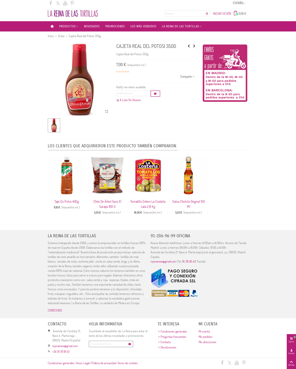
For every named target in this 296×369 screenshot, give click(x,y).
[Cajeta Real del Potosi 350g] (106, 111)
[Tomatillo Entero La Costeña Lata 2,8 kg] (148, 175)
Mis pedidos (205, 337)
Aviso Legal (83, 363)
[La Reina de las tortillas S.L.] (73, 13)
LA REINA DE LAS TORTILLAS (180, 26)
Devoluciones (168, 347)
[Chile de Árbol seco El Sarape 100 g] (107, 175)
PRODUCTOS (67, 26)
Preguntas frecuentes (173, 337)
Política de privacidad (103, 363)
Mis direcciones (207, 342)
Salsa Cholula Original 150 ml (188, 204)
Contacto (166, 342)
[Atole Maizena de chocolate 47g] (194, 45)
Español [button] (238, 3)
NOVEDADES (92, 26)
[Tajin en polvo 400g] (67, 175)
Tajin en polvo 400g (66, 201)
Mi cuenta (204, 331)
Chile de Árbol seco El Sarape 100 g (107, 204)
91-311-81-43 (189, 261)
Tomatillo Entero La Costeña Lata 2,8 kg (147, 204)
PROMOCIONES (115, 26)
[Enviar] (207, 13)
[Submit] (130, 344)
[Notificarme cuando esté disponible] (155, 93)
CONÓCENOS (55, 310)
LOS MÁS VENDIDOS (143, 26)
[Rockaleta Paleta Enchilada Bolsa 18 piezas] (188, 45)
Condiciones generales (174, 331)
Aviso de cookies (128, 363)
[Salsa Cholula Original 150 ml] (188, 175)
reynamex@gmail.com (163, 261)
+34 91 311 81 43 (61, 351)
